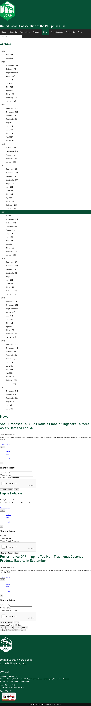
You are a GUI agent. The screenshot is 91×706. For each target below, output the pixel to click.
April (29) (9, 90)
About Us (13, 32)
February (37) (11, 380)
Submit (3, 490)
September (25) (12, 273)
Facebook (8, 451)
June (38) (9, 190)
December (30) (12, 344)
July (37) (9, 80)
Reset (10, 490)
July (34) (9, 316)
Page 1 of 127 (13, 630)
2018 (3, 341)
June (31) (9, 83)
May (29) (9, 55)
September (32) (12, 309)
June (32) (9, 319)
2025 (3, 62)
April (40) (9, 58)
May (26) (9, 194)
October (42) (11, 394)
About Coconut (57, 32)
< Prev (3, 630)
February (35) (11, 291)
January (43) (11, 337)
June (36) (9, 366)
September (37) (12, 226)
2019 (3, 298)
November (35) (12, 305)
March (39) (10, 201)
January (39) (11, 294)
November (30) (12, 173)
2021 (3, 212)
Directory (36, 32)
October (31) (11, 115)
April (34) (9, 326)
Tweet (7, 454)
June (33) (9, 130)
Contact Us (70, 32)
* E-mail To (5, 472)
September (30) (12, 72)
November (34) (12, 391)
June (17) (9, 283)
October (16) (11, 148)
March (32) (10, 248)
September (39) (12, 180)
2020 (3, 258)
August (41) (10, 359)
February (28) (11, 158)
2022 (3, 165)
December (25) (12, 108)
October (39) (11, 269)
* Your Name (5, 475)
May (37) (9, 133)
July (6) (9, 405)
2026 (3, 51)
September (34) (12, 398)
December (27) (12, 169)
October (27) (11, 176)
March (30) (10, 94)
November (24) (12, 65)
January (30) (11, 162)
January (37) (11, 384)
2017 (3, 387)
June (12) (9, 409)
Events (80, 32)
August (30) (10, 402)
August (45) (10, 312)
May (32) (9, 87)
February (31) (11, 97)
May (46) (9, 323)
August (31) (10, 230)
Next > (22, 630)
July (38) (9, 280)
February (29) (11, 205)
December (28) (12, 301)
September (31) (12, 119)
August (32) (10, 276)
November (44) (12, 348)
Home (3, 32)
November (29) (12, 219)
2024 (3, 105)
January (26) (11, 101)
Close (16, 490)
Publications (25, 32)
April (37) (9, 244)
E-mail (8, 458)
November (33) (12, 112)
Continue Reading (5, 444)
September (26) (12, 151)
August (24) (10, 155)
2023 (3, 144)
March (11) (10, 287)
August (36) (10, 183)
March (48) (10, 376)
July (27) (9, 126)
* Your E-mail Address (9, 477)
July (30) (9, 187)
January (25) (11, 208)
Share (2, 447)
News (45, 32)
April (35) (9, 198)
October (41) (11, 69)
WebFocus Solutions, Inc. (54, 704)
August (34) (10, 76)
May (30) (9, 241)
